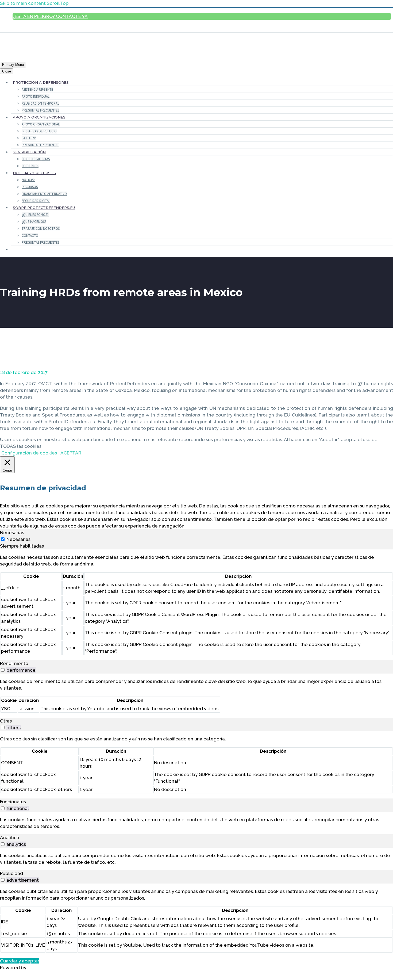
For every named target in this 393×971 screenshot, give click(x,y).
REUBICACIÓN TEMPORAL (40, 103)
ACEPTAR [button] (70, 453)
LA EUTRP (29, 138)
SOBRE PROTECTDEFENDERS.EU (44, 207)
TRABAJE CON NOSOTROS (41, 228)
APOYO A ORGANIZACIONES (39, 117)
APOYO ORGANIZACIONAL (41, 124)
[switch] (3, 670)
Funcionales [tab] (13, 801)
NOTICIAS (28, 180)
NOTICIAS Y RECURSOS (34, 173)
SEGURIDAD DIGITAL (36, 200)
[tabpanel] (196, 605)
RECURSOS (30, 187)
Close (6, 71)
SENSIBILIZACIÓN (29, 152)
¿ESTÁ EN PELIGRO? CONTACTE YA (50, 16)
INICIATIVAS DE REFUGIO (39, 131)
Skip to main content (23, 3)
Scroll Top (58, 3)
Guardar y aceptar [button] (19, 961)
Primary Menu (13, 65)
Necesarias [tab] (12, 532)
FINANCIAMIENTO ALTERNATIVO (44, 194)
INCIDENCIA (30, 166)
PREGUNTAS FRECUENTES (40, 110)
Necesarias (18, 539)
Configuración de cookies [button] (29, 453)
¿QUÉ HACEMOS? (34, 221)
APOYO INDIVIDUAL (35, 96)
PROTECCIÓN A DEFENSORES (41, 82)
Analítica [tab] (9, 837)
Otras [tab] (6, 721)
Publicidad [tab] (11, 873)
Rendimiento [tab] (14, 663)
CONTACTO (30, 235)
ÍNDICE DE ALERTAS (36, 159)
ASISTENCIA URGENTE (37, 89)
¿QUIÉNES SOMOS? (35, 214)
